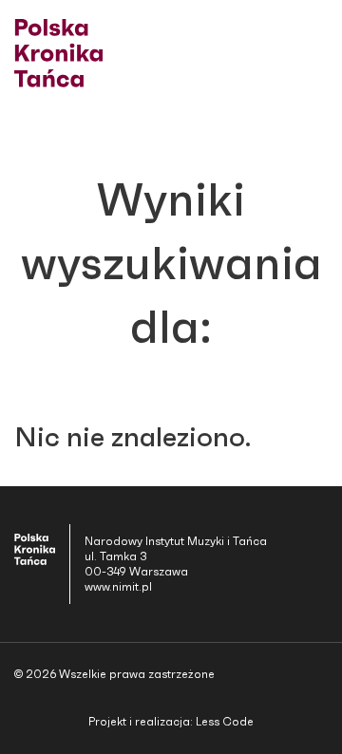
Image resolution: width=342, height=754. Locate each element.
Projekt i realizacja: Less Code (171, 721)
